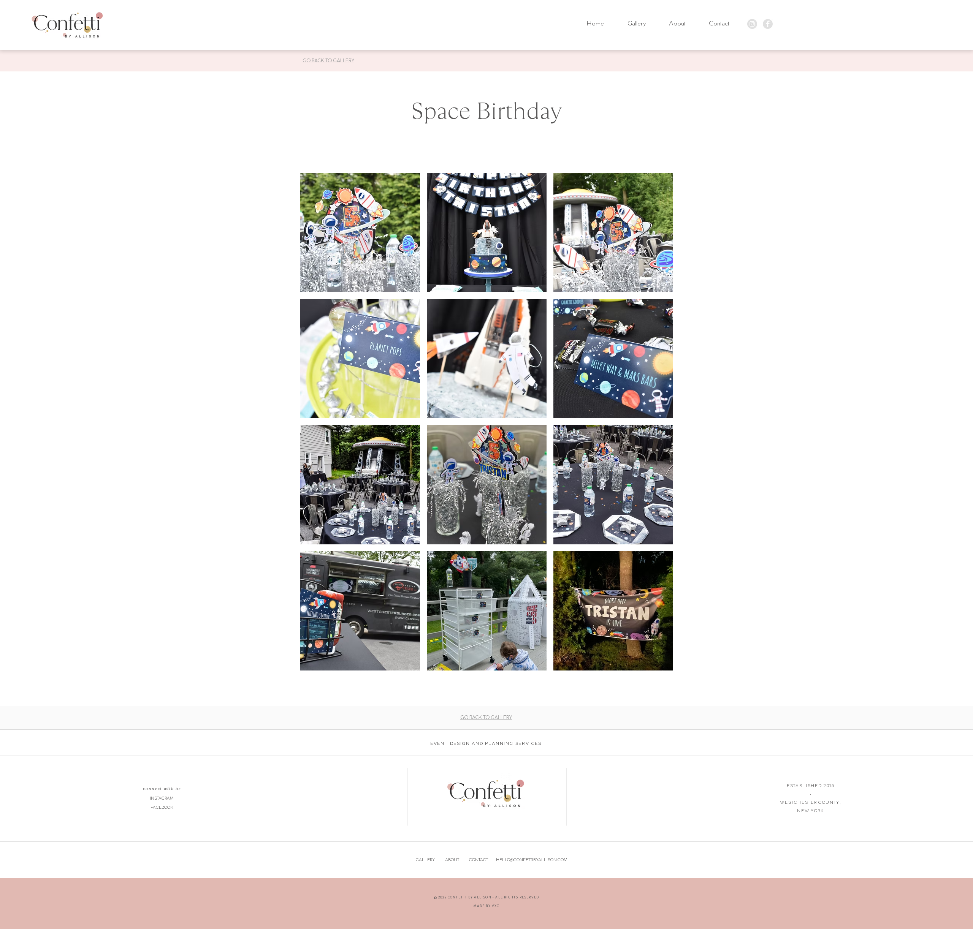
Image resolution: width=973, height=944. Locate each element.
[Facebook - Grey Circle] (768, 24)
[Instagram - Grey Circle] (752, 24)
